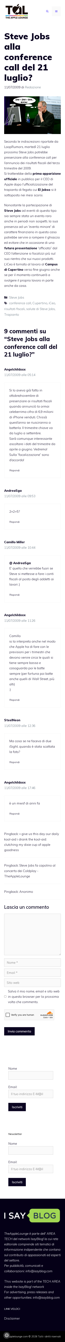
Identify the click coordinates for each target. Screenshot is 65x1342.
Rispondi (14, 470)
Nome (12, 1068)
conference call (20, 303)
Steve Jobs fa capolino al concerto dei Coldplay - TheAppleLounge (30, 870)
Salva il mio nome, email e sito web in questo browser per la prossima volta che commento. (34, 996)
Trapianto (11, 315)
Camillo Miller (14, 542)
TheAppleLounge (16, 1234)
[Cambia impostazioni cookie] (6, 1335)
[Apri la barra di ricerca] (47, 11)
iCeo (52, 303)
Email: (12, 1087)
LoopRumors (13, 147)
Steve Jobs (16, 297)
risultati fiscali (14, 309)
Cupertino (39, 303)
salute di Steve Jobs (40, 309)
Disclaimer (12, 1318)
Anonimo (26, 892)
